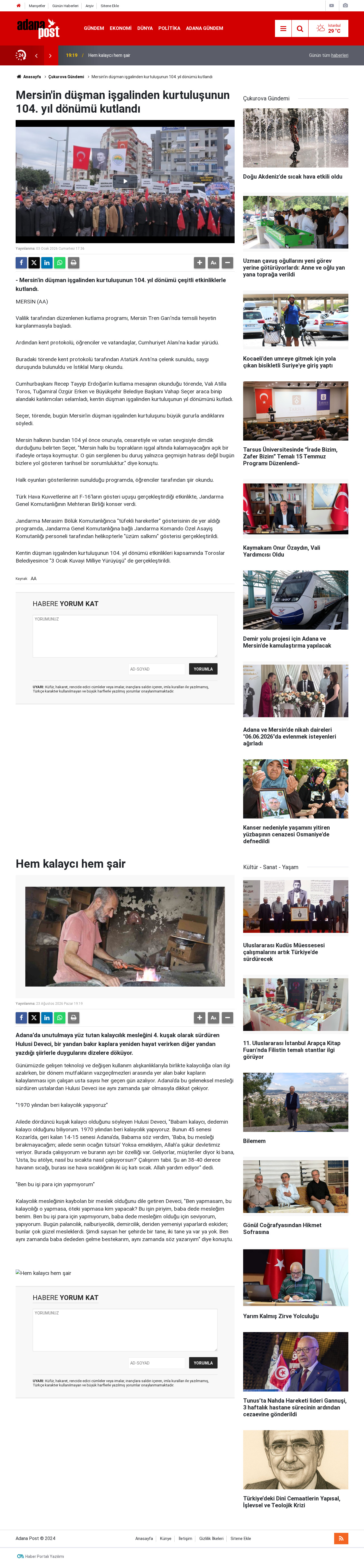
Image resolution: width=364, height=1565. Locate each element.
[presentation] (36, 55)
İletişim (185, 1538)
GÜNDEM (94, 28)
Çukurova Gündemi (66, 77)
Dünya (145, 28)
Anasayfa (31, 77)
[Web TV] (331, 5)
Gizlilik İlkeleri (211, 1538)
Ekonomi (121, 28)
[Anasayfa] (19, 6)
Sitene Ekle (110, 6)
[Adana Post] (44, 28)
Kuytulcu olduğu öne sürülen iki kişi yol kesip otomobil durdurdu (150, 55)
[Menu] (283, 28)
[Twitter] (34, 262)
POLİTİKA (169, 28)
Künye (165, 1538)
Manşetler (37, 6)
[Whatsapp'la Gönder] (59, 262)
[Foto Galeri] (345, 5)
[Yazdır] (73, 262)
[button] (199, 262)
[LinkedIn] (47, 262)
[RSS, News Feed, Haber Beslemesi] (341, 1538)
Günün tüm (328, 55)
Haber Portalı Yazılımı (44, 1556)
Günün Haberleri (65, 6)
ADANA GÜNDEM (204, 28)
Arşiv (90, 6)
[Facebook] (21, 262)
